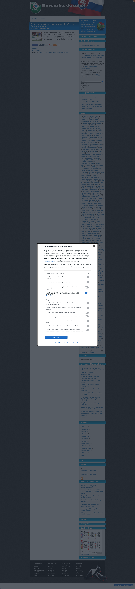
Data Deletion (58, 342)
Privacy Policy (76, 342)
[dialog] (67, 294)
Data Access (67, 342)
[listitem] (67, 273)
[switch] (87, 277)
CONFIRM (56, 337)
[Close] (94, 246)
